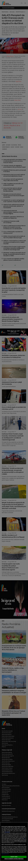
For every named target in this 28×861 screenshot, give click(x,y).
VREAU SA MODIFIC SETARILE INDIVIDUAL (14, 858)
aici (24, 838)
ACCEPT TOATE (14, 856)
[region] (14, 841)
